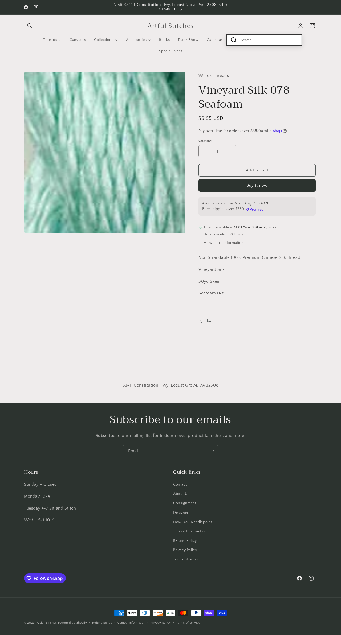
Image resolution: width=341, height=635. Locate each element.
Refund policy (102, 622)
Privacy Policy (185, 550)
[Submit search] (234, 40)
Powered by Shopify (72, 622)
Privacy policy (161, 622)
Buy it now (257, 185)
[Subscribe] (212, 451)
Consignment (184, 503)
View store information (224, 243)
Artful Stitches (47, 622)
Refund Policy (185, 541)
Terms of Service (187, 559)
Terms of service (188, 622)
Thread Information (190, 531)
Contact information (131, 622)
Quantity (205, 140)
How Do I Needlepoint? (193, 522)
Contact (180, 484)
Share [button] (210, 321)
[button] (30, 26)
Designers (181, 513)
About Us (181, 494)
